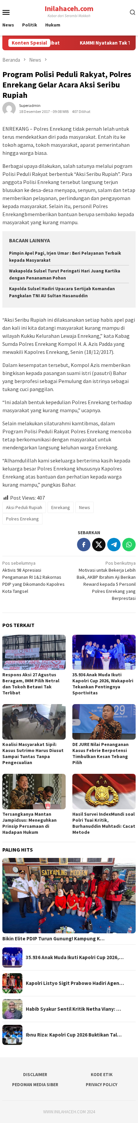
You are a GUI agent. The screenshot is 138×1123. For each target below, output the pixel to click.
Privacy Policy (101, 1084)
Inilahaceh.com (69, 8)
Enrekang (60, 507)
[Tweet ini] (99, 544)
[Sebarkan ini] (83, 544)
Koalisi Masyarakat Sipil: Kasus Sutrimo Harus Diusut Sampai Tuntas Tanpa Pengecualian (33, 753)
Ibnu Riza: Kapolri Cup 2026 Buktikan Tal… (74, 1035)
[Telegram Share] (114, 544)
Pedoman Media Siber (35, 1084)
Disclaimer (35, 1074)
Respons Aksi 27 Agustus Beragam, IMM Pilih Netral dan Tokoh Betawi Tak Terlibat (30, 684)
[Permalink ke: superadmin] (9, 108)
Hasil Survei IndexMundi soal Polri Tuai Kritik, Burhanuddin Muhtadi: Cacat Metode (103, 823)
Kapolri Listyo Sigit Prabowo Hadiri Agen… (75, 983)
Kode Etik (102, 1074)
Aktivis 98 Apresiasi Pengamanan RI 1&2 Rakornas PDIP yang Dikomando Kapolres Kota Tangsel (33, 577)
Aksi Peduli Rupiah (24, 507)
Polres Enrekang (22, 519)
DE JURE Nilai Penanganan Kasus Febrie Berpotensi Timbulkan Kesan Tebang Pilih (100, 753)
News (84, 507)
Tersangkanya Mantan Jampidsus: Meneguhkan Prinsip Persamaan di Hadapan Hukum (29, 823)
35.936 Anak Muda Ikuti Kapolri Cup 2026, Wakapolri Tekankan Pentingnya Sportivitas (102, 684)
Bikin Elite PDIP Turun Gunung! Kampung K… (53, 939)
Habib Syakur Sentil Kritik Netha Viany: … (73, 1009)
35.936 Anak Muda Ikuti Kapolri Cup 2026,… (75, 957)
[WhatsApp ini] (129, 544)
